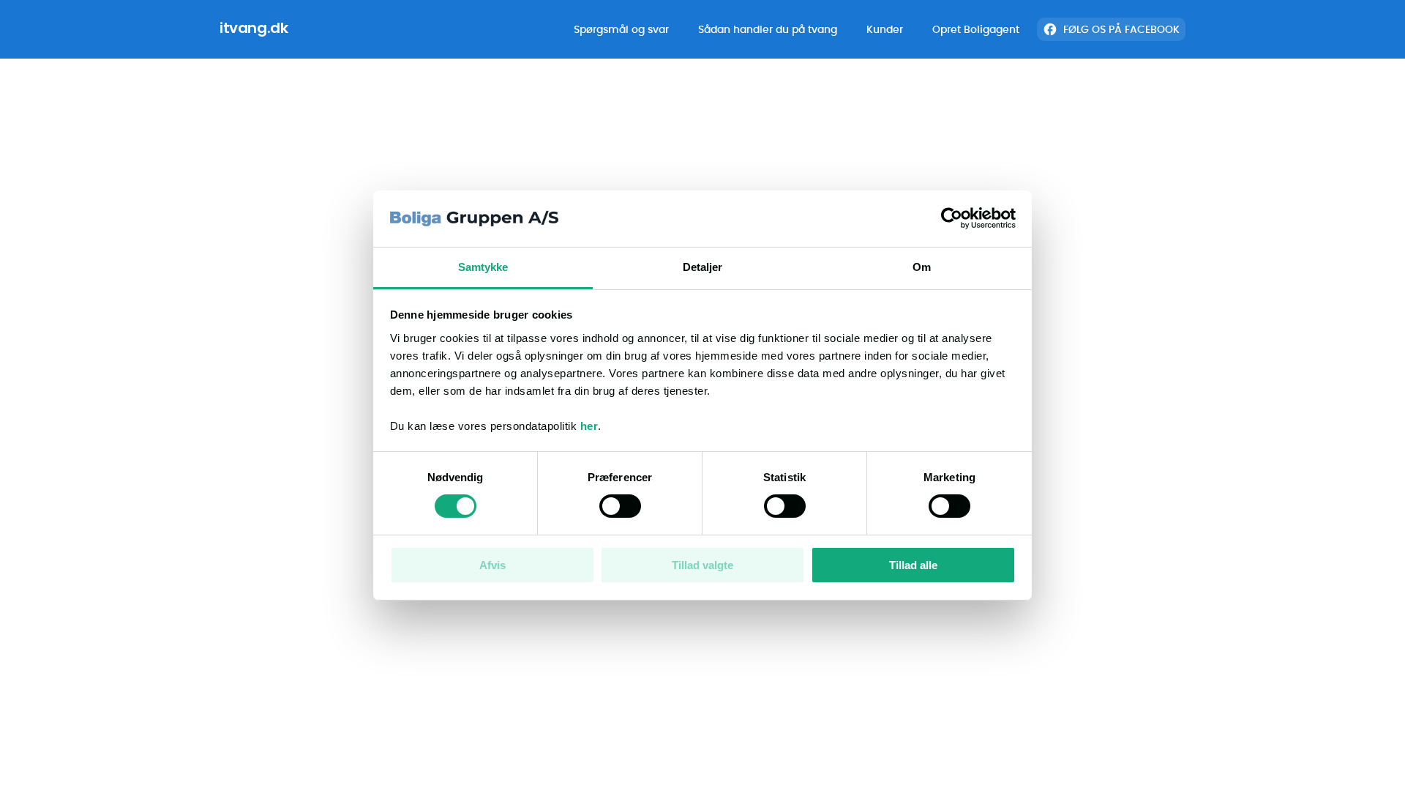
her (589, 426)
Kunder (884, 29)
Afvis (492, 565)
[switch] (620, 506)
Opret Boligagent (975, 29)
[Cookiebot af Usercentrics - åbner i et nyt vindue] (952, 218)
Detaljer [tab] (703, 267)
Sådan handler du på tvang (767, 29)
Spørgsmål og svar (621, 29)
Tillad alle (913, 565)
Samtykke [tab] (483, 267)
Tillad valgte (702, 565)
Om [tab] (922, 267)
